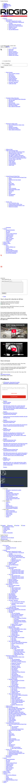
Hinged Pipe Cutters (18, 653)
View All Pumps (14, 726)
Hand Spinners (14, 591)
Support (5, 228)
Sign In (7, 516)
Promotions (8, 227)
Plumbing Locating (13, 562)
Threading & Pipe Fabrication (12, 98)
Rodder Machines (12, 79)
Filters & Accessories (13, 206)
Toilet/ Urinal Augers (15, 589)
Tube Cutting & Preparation (15, 129)
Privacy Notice (11, 526)
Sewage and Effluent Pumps (17, 729)
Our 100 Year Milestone (11, 253)
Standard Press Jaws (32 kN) (17, 576)
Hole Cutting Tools (15, 630)
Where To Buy (6, 242)
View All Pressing (12, 567)
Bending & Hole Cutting (14, 104)
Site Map (5, 530)
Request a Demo (6, 243)
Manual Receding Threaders (20, 621)
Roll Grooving (12, 102)
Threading (11, 101)
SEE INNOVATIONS (5, 374)
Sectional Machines (13, 78)
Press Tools (11, 568)
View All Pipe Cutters (19, 649)
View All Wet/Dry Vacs (14, 203)
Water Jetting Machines (14, 80)
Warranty (8, 232)
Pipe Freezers (14, 688)
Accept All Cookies (14, 396)
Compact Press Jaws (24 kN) (17, 578)
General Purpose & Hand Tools (13, 176)
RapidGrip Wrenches (16, 663)
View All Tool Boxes (16, 747)
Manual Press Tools (13, 581)
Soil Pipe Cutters (15, 646)
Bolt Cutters (11, 183)
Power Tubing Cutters (16, 697)
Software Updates (10, 238)
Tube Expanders (14, 684)
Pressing (8, 491)
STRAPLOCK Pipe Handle (15, 179)
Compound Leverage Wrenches (18, 672)
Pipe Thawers (14, 690)
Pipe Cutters (14, 648)
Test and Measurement (13, 564)
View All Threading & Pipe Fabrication (17, 99)
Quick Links (6, 509)
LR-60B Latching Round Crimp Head (17, 156)
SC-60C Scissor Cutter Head (15, 159)
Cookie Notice (6, 527)
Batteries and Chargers (13, 582)
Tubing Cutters (14, 696)
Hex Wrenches (14, 668)
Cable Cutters (12, 161)
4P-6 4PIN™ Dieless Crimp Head (16, 155)
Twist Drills (11, 190)
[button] (14, 1)
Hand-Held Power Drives (16, 615)
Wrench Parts (14, 678)
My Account (6, 12)
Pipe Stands (13, 639)
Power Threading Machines (17, 614)
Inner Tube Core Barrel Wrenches (18, 661)
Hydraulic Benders (15, 635)
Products (5, 550)
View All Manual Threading (20, 618)
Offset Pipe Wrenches (16, 667)
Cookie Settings (6, 529)
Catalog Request (9, 236)
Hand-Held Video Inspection (15, 555)
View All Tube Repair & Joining (18, 687)
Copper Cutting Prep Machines (18, 701)
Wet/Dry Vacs (9, 201)
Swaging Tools (14, 685)
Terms (4, 531)
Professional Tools (7, 5)
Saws (10, 187)
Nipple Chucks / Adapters (16, 624)
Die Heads (16, 619)
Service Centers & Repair (11, 233)
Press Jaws (11, 574)
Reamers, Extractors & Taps (17, 643)
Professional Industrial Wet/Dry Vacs (16, 205)
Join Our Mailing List (10, 246)
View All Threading (15, 613)
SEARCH (4, 293)
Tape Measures (12, 194)
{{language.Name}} (7, 65)
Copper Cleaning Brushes (16, 699)
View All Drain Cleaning (14, 73)
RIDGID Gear (9, 249)
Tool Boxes (11, 195)
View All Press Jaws (15, 575)
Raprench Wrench (15, 665)
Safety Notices (9, 237)
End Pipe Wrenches (15, 664)
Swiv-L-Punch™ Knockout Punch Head (17, 157)
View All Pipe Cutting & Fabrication (19, 642)
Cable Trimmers (12, 162)
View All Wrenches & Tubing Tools (16, 124)
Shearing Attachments (13, 580)
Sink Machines (12, 76)
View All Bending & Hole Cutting (18, 629)
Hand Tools (11, 74)
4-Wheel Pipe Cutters (18, 650)
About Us (5, 244)
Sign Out (5, 16)
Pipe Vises (13, 638)
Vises (10, 181)
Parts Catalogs (9, 239)
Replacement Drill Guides (14, 189)
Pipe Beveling (12, 100)
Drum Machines (12, 77)
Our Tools (5, 488)
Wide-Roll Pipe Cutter (19, 654)
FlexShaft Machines (13, 82)
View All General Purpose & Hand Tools (17, 177)
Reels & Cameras (15, 561)
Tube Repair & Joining (13, 128)
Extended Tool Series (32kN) (17, 570)
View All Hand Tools (16, 587)
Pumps (10, 178)
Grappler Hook (14, 590)
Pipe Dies (16, 622)
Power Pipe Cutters (15, 647)
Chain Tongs (14, 673)
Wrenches (11, 126)
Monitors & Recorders (16, 559)
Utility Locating (12, 563)
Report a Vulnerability (8, 532)
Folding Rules (12, 184)
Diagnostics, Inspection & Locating (13, 490)
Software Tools (9, 149)
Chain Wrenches (14, 670)
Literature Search (9, 234)
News (7, 245)
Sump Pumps (14, 727)
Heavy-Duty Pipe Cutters (19, 652)
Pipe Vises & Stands (13, 105)
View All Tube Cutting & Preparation (19, 695)
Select (2, 67)
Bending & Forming (13, 127)
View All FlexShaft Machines (18, 601)
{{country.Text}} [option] (7, 61)
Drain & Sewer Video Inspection (16, 556)
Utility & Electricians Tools (12, 150)
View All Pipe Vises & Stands (17, 637)
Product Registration (10, 230)
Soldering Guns (14, 692)
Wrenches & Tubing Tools (11, 123)
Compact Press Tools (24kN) (17, 573)
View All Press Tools (15, 569)
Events (7, 248)
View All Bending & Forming (17, 680)
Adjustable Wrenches (16, 675)
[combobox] (7, 48)
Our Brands (5, 6)
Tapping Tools (14, 633)
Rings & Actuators (13, 579)
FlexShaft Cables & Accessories (18, 606)
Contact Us (8, 240)
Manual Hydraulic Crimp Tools (15, 153)
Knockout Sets (12, 160)
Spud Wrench (14, 669)
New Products (9, 755)
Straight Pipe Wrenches (16, 660)
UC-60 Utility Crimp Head (14, 154)
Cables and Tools (12, 83)
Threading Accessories (16, 625)
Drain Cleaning (9, 72)
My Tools (5, 14)
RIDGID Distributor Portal (12, 250)
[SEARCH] (12, 287)
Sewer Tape (14, 592)
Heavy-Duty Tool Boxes (16, 748)
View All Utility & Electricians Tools (17, 151)
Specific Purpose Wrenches (17, 676)
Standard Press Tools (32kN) (17, 572)
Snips (10, 193)
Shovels (10, 192)
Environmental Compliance (12, 251)
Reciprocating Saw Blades (17, 631)
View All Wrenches (15, 659)
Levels (10, 182)
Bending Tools (14, 681)
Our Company (6, 500)
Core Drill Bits (14, 632)
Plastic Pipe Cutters (15, 698)
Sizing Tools (11, 165)
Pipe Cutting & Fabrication (14, 106)
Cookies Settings (14, 393)
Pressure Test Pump (15, 691)
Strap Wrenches (14, 674)
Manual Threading (15, 616)
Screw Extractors (12, 188)
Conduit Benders (12, 163)
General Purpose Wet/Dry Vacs (15, 204)
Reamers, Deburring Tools (17, 704)
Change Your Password (8, 15)
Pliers (10, 185)
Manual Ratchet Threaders (19, 620)
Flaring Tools (14, 682)
